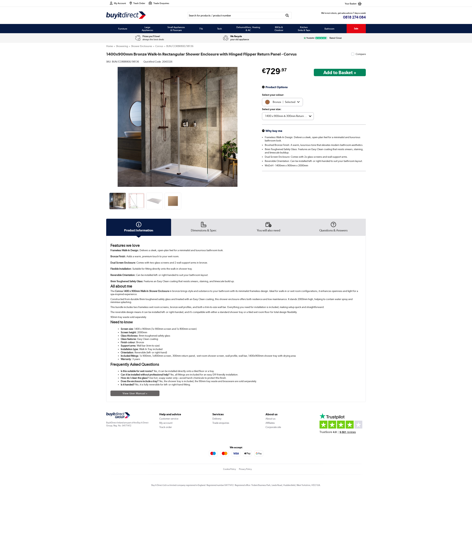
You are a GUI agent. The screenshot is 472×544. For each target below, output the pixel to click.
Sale (356, 28)
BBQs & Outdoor (279, 29)
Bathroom (329, 28)
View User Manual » (135, 393)
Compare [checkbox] (361, 54)
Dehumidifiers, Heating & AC (248, 29)
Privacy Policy (245, 469)
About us (270, 418)
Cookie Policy (229, 469)
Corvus (159, 46)
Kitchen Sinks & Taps (304, 29)
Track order (165, 427)
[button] (246, 123)
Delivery (216, 418)
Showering (122, 46)
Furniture (122, 28)
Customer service (168, 418)
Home (109, 46)
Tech (219, 28)
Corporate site (273, 427)
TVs (201, 28)
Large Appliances (147, 29)
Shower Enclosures (141, 46)
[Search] (287, 15)
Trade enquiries (220, 422)
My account (165, 422)
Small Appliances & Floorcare (176, 29)
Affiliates (270, 422)
